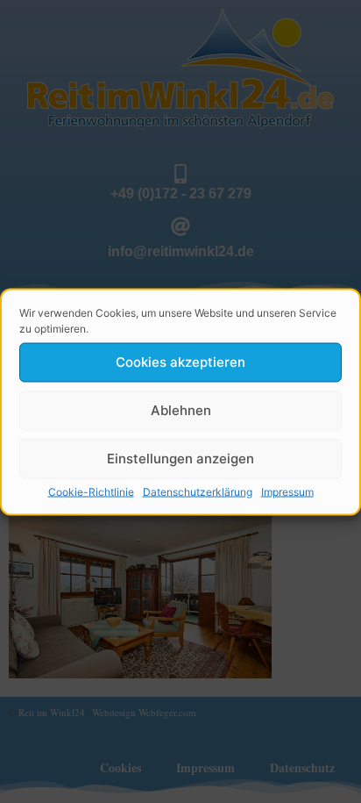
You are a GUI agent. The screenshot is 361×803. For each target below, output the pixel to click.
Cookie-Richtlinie (91, 491)
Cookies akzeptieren (180, 362)
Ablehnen (181, 410)
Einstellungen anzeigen (180, 458)
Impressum (287, 491)
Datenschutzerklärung (197, 491)
